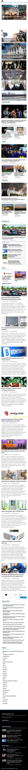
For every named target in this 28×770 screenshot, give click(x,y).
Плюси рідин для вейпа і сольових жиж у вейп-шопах (20, 279)
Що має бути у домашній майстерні (12, 16)
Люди (4, 678)
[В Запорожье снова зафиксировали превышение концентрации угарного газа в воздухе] (20, 210)
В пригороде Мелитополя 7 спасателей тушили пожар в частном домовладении (15, 755)
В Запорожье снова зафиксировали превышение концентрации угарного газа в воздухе (20, 213)
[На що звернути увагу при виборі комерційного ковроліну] (5, 247)
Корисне (4, 671)
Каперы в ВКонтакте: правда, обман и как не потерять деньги (15, 250)
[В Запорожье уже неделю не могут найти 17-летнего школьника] (20, 133)
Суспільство (5, 699)
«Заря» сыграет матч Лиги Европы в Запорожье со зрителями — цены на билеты (7, 174)
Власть (4, 665)
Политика (5, 686)
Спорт (4, 697)
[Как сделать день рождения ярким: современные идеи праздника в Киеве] (14, 235)
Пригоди (4, 688)
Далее (20, 594)
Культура (5, 676)
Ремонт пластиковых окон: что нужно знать (12, 511)
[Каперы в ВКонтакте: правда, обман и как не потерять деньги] (5, 252)
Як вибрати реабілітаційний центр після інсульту (13, 640)
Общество (5, 682)
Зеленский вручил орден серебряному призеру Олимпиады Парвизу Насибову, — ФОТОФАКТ (19, 174)
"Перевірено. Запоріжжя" (8, 654)
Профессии (5, 692)
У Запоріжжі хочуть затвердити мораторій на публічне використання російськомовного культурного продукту (12, 57)
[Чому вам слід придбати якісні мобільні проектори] (14, 539)
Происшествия (6, 690)
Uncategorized (6, 656)
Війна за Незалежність (8, 661)
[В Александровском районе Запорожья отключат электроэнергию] (4, 750)
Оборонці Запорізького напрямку (10, 680)
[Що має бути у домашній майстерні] (14, 12)
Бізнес (4, 659)
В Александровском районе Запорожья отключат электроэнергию (13, 750)
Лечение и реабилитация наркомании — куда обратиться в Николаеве (13, 637)
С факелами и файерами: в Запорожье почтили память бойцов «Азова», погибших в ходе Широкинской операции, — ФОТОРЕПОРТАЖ (13, 121)
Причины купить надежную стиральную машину (13, 481)
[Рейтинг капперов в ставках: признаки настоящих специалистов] (5, 258)
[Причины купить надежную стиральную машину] (14, 479)
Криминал (5, 675)
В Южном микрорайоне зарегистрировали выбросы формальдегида (7, 212)
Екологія (4, 667)
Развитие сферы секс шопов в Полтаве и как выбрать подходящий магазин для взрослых (12, 642)
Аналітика (5, 658)
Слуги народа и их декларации (9, 695)
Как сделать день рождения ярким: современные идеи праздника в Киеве (14, 731)
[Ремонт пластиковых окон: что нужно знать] (14, 509)
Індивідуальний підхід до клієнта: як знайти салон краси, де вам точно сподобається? (13, 629)
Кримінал (5, 673)
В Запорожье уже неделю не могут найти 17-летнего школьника (20, 135)
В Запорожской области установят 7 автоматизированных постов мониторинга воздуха (13, 199)
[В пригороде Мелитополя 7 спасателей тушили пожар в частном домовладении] (4, 755)
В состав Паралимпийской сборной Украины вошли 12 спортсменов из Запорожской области (13, 160)
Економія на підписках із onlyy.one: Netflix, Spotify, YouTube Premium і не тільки (14, 262)
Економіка (5, 669)
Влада (4, 663)
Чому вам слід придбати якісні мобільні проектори (14, 626)
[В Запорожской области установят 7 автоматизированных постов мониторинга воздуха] (14, 195)
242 (16, 594)
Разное (4, 693)
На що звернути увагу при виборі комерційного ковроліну (15, 245)
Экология (5, 701)
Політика (5, 684)
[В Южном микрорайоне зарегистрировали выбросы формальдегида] (8, 210)
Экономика (5, 703)
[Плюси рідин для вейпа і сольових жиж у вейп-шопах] (20, 274)
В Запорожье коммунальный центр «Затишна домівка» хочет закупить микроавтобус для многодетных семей (14, 762)
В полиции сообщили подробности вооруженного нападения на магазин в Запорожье (13, 80)
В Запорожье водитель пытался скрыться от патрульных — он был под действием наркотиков (7, 136)
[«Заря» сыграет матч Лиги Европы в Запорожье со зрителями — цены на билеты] (8, 171)
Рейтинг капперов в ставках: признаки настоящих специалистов (14, 255)
